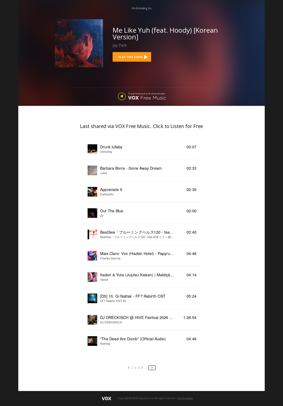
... (145, 367)
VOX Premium (185, 398)
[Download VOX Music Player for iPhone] (79, 43)
